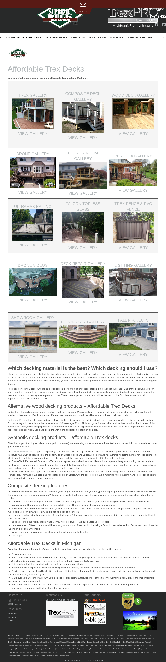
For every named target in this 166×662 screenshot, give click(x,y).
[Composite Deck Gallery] (83, 117)
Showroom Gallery (32, 317)
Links (10, 620)
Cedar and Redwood (18, 420)
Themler (99, 660)
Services (12, 617)
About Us (12, 613)
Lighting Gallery (133, 265)
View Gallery (32, 134)
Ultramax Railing (33, 206)
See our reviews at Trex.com (60, 600)
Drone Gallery (32, 154)
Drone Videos (33, 265)
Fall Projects (133, 320)
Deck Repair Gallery (82, 263)
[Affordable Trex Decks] (18, 53)
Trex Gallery (32, 95)
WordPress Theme (71, 660)
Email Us (16, 604)
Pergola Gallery (133, 156)
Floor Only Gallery (83, 322)
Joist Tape (17, 535)
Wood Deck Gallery (133, 95)
